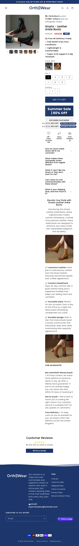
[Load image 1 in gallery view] (11, 52)
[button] (6, 8)
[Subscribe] (43, 518)
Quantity (48, 87)
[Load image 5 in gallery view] (30, 52)
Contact (54, 479)
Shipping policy (55, 541)
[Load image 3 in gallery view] (21, 52)
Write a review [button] (39, 451)
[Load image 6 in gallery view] (35, 52)
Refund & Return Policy (60, 496)
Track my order (57, 482)
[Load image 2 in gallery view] (16, 52)
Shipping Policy (57, 486)
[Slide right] (38, 52)
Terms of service (58, 489)
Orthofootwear (29, 541)
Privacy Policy (57, 492)
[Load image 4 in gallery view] (26, 52)
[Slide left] (7, 52)
